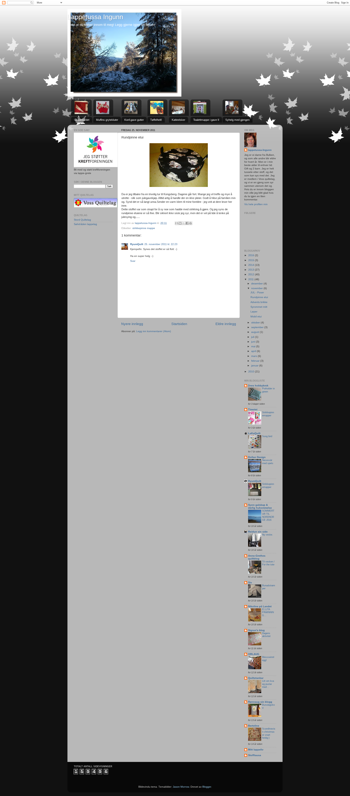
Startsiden (179, 324)
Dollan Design (257, 457)
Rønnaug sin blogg (260, 702)
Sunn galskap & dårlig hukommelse (260, 506)
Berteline (253, 725)
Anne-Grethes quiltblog (256, 557)
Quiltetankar (255, 678)
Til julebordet (82, 119)
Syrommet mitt (258, 307)
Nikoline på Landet (260, 606)
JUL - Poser (257, 292)
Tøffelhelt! (156, 119)
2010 (251, 371)
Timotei (252, 409)
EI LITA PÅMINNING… (268, 612)
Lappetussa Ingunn (95, 17)
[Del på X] (183, 223)
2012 (251, 274)
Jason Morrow (181, 786)
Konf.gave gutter (134, 119)
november (257, 288)
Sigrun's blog (256, 630)
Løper (253, 311)
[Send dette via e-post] (176, 223)
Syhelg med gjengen (237, 119)
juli (253, 337)
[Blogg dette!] (180, 223)
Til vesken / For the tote (268, 563)
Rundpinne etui (259, 297)
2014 (251, 265)
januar (255, 365)
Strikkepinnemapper (268, 414)
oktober (256, 322)
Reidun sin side (258, 531)
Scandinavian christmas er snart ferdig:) (268, 733)
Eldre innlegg (225, 324)
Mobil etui (256, 316)
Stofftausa (254, 755)
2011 (251, 279)
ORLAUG (253, 654)
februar (255, 360)
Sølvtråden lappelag (85, 224)
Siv (250, 582)
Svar (132, 261)
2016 (251, 255)
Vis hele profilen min (256, 204)
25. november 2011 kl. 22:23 (160, 244)
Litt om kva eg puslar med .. (268, 684)
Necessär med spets (267, 462)
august (255, 332)
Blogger (206, 786)
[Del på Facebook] (187, 223)
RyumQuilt (136, 244)
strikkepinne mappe (143, 228)
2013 (251, 269)
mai (253, 346)
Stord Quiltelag (82, 219)
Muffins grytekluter (107, 119)
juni (253, 341)
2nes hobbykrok (258, 385)
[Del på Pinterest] (190, 223)
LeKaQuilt (254, 433)
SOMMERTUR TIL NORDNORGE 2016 (268, 515)
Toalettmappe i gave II (206, 119)
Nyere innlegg (132, 324)
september (257, 327)
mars (254, 356)
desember (257, 283)
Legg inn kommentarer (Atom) (153, 331)
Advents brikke (258, 302)
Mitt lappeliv (255, 749)
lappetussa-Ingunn (260, 150)
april (254, 351)
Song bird (267, 436)
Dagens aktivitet (266, 635)
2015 (251, 260)
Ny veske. (267, 534)
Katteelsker (178, 119)
